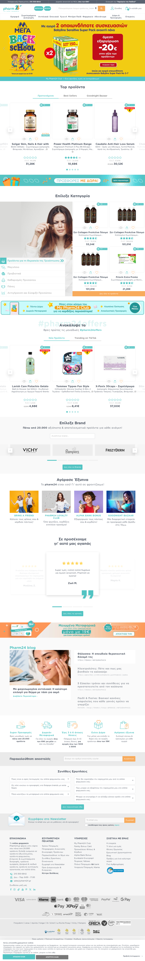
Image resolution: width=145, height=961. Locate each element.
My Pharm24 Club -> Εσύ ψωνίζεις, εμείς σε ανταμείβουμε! (72, 79)
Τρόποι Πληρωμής (50, 846)
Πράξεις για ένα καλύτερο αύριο (118, 860)
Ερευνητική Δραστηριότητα (119, 853)
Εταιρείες (130, 17)
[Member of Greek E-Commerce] (94, 923)
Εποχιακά (54, 17)
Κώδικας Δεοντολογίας (84, 939)
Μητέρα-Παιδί (74, 17)
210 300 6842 (20, 874)
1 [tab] (67, 169)
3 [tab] (72, 169)
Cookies (68, 939)
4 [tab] (75, 169)
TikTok (19, 889)
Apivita (34, 923)
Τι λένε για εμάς (113, 846)
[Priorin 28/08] (72, 48)
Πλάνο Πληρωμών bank (86, 864)
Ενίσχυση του (121, 2)
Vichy (74, 923)
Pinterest (26, 889)
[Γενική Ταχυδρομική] (56, 914)
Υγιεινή (63, 17)
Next (141, 48)
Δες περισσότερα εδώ (72, 807)
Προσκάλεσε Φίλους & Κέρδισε (84, 851)
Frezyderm (18, 923)
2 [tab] (70, 169)
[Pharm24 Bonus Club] (72, 308)
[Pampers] (73, 450)
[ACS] (99, 914)
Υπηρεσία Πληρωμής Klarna (87, 867)
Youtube (22, 889)
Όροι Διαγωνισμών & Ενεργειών (51, 869)
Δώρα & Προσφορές (116, 17)
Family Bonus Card (83, 846)
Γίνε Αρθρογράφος (115, 864)
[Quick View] (24, 139)
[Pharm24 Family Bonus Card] (72, 629)
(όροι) (116, 825)
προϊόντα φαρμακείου (20, 856)
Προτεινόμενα (46, 96)
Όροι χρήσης (38, 939)
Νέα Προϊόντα (57, 338)
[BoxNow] (78, 914)
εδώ (53, 953)
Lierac (27, 923)
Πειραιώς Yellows (82, 861)
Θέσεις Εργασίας (114, 849)
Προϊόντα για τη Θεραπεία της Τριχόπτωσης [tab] (33, 261)
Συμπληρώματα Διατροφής (28, 17)
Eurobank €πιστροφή (84, 858)
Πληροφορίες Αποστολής (53, 849)
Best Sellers (70, 96)
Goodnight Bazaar (97, 96)
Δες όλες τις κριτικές (72, 614)
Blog (108, 856)
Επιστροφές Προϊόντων (52, 852)
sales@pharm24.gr (22, 881)
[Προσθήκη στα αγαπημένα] (36, 139)
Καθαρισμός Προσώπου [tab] (21, 280)
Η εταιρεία (111, 843)
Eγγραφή (130, 820)
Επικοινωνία (47, 861)
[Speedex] (68, 914)
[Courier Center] (88, 914)
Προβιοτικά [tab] (14, 273)
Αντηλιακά (43, 17)
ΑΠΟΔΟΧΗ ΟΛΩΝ (19, 957)
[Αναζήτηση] (101, 8)
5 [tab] (78, 169)
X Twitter (30, 889)
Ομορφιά (14, 17)
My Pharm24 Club (82, 843)
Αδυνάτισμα (100, 17)
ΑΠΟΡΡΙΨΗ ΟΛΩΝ (52, 957)
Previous (4, 48)
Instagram (14, 889)
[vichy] (30, 450)
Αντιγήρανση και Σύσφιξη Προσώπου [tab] (29, 293)
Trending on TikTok (85, 338)
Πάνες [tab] (11, 286)
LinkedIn (34, 889)
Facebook (11, 889)
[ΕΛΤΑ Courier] (46, 914)
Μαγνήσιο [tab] (13, 267)
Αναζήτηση (129, 759)
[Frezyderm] (115, 450)
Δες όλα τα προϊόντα (108, 294)
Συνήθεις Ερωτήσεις (51, 858)
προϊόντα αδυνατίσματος (21, 854)
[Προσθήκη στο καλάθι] (30, 139)
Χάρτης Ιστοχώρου (104, 939)
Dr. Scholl (51, 923)
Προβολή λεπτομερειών (131, 956)
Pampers (82, 923)
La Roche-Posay (63, 923)
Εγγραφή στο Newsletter (53, 864)
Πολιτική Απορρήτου (54, 939)
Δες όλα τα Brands (72, 467)
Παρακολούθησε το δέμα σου (55, 855)
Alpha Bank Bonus (82, 855)
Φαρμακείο (88, 17)
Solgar (42, 923)
